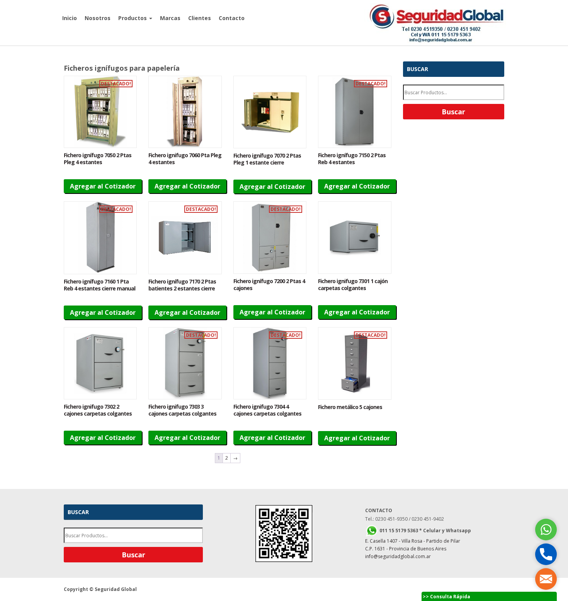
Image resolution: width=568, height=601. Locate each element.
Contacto (232, 18)
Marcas (170, 18)
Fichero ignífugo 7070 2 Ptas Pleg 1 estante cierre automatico (267, 162)
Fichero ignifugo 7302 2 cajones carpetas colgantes (98, 410)
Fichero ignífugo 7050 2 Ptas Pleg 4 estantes (97, 158)
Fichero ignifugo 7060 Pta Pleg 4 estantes (184, 158)
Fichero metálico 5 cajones (350, 407)
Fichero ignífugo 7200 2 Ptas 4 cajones (269, 284)
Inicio (69, 18)
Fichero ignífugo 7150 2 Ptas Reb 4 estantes (352, 158)
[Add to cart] (100, 112)
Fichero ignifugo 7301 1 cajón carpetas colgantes (353, 284)
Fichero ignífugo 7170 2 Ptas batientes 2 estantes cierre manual (182, 288)
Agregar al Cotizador (103, 186)
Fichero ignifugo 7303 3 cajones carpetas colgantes (182, 410)
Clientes (199, 18)
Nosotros (98, 18)
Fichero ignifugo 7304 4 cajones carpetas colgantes (267, 410)
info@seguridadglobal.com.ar (398, 556)
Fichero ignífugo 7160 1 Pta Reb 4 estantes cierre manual (99, 285)
